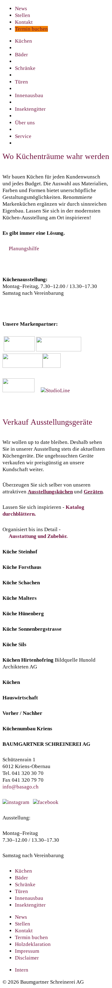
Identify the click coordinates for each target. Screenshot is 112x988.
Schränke (25, 68)
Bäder (21, 55)
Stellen (22, 15)
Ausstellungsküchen (50, 492)
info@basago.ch (20, 787)
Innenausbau (29, 95)
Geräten (93, 492)
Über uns (25, 123)
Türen (21, 82)
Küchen (23, 41)
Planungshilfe (24, 248)
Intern (21, 970)
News (21, 8)
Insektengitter (30, 109)
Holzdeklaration (33, 944)
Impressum (27, 951)
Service (23, 136)
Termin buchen (31, 29)
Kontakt (24, 22)
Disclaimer (27, 958)
